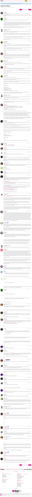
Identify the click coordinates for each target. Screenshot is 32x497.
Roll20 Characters (4, 475)
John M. (5, 162)
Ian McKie (5, 18)
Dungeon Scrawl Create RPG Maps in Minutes (20, 480)
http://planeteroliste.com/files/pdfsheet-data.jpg (9, 190)
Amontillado (6, 29)
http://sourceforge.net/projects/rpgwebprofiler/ (9, 145)
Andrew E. (5, 431)
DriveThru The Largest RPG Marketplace (5, 479)
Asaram (5, 156)
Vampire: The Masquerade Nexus (20, 476)
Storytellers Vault (19, 486)
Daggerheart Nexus (19, 475)
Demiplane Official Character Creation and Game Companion (22, 473)
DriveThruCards (4, 481)
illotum (5, 271)
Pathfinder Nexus (19, 474)
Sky (4, 346)
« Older (20, 9)
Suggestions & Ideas (7, 7)
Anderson (5, 143)
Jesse (4, 278)
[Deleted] (5, 120)
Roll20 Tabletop (4, 474)
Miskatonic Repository (19, 485)
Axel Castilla (6, 304)
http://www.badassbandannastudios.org (8, 196)
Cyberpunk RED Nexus (19, 478)
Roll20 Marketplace (4, 476)
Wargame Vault (4, 482)
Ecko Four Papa (6, 193)
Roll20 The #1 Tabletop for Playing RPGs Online (6, 473)
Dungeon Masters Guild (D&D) (20, 483)
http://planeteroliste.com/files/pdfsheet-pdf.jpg (9, 188)
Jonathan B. (5, 249)
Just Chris (5, 222)
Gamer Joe (5, 398)
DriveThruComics (4, 480)
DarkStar (5, 211)
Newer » (30, 9)
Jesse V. (5, 152)
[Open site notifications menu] (29, 1)
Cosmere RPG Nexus (19, 477)
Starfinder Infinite (19, 484)
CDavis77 (5, 365)
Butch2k (5, 175)
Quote (6, 13)
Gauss (5, 359)
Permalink (5, 13)
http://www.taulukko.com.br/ (13, 322)
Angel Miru (5, 413)
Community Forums (2, 7)
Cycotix (5, 312)
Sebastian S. (6, 41)
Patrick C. (5, 12)
